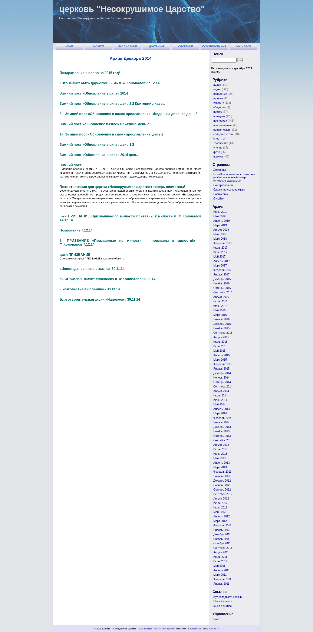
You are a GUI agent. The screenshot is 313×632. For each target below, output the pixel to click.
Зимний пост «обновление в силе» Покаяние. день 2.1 (106, 124)
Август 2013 (221, 444)
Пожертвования (214, 46)
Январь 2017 (221, 274)
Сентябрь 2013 (222, 440)
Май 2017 (219, 256)
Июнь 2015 (220, 346)
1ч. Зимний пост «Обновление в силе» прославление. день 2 (111, 134)
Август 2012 (221, 498)
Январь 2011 (221, 583)
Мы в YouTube (222, 605)
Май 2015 (219, 350)
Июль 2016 (220, 301)
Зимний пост (71, 165)
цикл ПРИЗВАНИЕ (75, 254)
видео (217, 89)
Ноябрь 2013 (221, 431)
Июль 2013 (220, 449)
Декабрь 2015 (222, 323)
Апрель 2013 (221, 462)
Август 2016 (221, 297)
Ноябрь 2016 (221, 283)
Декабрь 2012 (222, 480)
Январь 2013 (221, 476)
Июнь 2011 (220, 561)
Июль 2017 (220, 247)
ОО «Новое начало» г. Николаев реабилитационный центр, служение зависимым (234, 177)
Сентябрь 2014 (222, 386)
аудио (217, 84)
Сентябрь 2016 (222, 292)
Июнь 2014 (220, 400)
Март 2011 (220, 574)
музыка (218, 98)
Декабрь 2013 (222, 426)
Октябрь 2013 (222, 435)
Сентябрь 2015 (222, 332)
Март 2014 (220, 413)
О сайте (98, 46)
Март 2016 (220, 314)
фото (216, 152)
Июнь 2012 (220, 507)
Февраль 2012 (222, 525)
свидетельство (223, 134)
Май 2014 (219, 404)
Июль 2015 (220, 341)
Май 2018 (219, 234)
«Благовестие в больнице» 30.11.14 (90, 289)
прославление (222, 125)
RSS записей (145, 629)
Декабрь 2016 (222, 279)
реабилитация (222, 129)
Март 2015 (220, 359)
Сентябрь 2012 (222, 494)
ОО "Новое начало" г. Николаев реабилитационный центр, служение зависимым (244, 47)
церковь (218, 156)
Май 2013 (219, 458)
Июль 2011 (220, 556)
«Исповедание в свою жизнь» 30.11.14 (92, 269)
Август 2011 (221, 552)
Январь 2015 (221, 368)
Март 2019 (220, 225)
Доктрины (156, 46)
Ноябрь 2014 (221, 377)
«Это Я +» (213, 629)
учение (217, 147)
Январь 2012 (221, 530)
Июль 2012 (220, 503)
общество (219, 107)
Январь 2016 (221, 319)
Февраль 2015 (222, 364)
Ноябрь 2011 (221, 538)
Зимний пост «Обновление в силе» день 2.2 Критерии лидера (112, 103)
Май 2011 (219, 565)
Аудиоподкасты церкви (228, 597)
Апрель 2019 (221, 220)
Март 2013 (220, 467)
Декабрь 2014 (222, 373)
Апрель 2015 (221, 355)
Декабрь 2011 (222, 534)
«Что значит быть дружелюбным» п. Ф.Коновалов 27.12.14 (109, 83)
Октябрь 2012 (222, 489)
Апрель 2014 (221, 409)
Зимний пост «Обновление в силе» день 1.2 (97, 144)
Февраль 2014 (222, 417)
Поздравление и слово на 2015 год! (90, 73)
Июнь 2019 (220, 211)
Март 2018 (220, 238)
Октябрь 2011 (222, 543)
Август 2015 (221, 337)
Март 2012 (220, 521)
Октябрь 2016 (222, 288)
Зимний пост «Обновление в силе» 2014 (94, 93)
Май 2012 (219, 512)
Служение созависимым (186, 47)
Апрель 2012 (221, 516)
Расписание (127, 46)
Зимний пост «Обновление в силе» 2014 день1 (99, 155)
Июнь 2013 (220, 453)
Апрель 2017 (221, 261)
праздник (219, 116)
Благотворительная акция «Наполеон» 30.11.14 (100, 299)
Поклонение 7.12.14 (76, 230)
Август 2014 (221, 391)
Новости (218, 102)
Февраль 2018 (222, 243)
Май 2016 (219, 310)
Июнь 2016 (220, 305)
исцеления (220, 93)
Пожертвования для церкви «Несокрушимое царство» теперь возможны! (122, 187)
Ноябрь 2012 (221, 485)
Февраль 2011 (222, 579)
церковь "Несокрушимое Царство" (132, 9)
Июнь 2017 (220, 252)
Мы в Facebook (223, 601)
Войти (217, 619)
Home (69, 46)
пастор (217, 111)
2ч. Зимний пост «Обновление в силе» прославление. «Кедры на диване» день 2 (128, 114)
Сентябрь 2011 (222, 547)
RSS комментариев (164, 629)
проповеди (220, 120)
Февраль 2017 (222, 270)
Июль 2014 (220, 395)
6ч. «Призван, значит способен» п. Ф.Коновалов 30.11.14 (107, 279)
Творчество (220, 143)
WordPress (195, 629)
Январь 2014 (221, 422)
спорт (217, 138)
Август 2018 (221, 229)
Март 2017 (220, 265)
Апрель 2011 (221, 570)
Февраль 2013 (222, 471)
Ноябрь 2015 (221, 328)
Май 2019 (219, 216)
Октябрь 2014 (222, 382)
